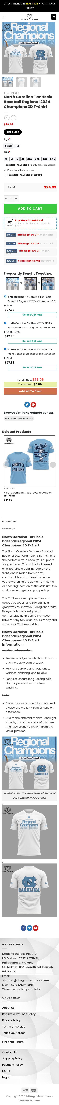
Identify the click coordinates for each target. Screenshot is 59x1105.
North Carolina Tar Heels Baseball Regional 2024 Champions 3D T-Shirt (29, 301)
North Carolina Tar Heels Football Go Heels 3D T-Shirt (28, 494)
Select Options (32, 314)
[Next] (50, 48)
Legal (5, 1077)
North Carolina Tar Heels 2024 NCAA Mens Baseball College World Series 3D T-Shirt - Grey (29, 328)
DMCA (6, 1071)
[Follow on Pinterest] (33, 405)
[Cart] (54, 17)
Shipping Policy (12, 1058)
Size (7, 152)
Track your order (13, 1033)
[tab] (29, 521)
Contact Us (10, 1052)
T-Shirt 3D (11, 93)
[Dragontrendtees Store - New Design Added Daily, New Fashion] (30, 16)
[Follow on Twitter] (27, 405)
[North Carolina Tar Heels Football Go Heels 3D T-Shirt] (29, 461)
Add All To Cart (30, 391)
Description (9, 521)
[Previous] (7, 48)
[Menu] (4, 17)
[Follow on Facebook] (23, 928)
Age (7, 139)
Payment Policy (12, 1065)
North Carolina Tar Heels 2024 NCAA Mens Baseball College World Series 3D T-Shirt (29, 354)
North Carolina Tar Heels (19, 418)
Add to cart (30, 208)
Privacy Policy (11, 1020)
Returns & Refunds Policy (19, 1014)
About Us (8, 1008)
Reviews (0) (8, 528)
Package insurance (16, 165)
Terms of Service (13, 1026)
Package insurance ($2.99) (24, 175)
